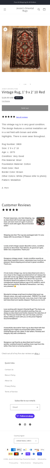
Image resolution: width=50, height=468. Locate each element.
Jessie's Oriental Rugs (16, 459)
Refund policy (42, 459)
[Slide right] (30, 84)
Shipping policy (38, 463)
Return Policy (10, 375)
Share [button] (6, 188)
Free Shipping (6, 101)
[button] (5, 9)
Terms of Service (11, 392)
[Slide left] (19, 84)
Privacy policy (13, 463)
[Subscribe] (37, 407)
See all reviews (22, 117)
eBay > (37, 353)
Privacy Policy (10, 386)
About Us (8, 380)
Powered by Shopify (29, 459)
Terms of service (26, 463)
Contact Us (9, 369)
